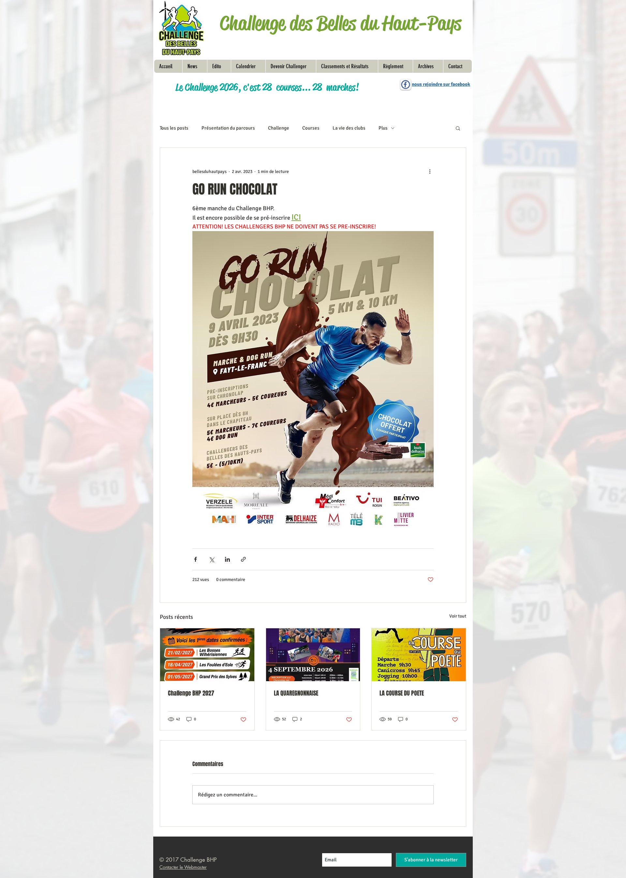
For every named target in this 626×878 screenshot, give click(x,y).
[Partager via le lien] (243, 559)
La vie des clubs (349, 128)
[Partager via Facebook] (195, 559)
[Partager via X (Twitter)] (211, 559)
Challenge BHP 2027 (191, 693)
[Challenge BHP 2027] (207, 654)
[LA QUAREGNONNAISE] (313, 654)
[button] (395, 66)
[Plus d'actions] (430, 171)
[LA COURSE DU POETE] (419, 654)
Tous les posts (174, 128)
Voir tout (457, 616)
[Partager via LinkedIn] (227, 559)
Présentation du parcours (228, 128)
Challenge (278, 128)
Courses (311, 128)
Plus (383, 128)
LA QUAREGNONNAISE (296, 693)
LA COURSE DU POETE (402, 693)
